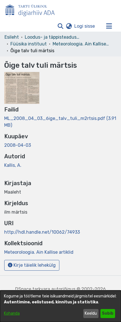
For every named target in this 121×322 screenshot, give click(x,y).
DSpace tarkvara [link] (32, 289)
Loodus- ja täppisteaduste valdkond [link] (53, 37)
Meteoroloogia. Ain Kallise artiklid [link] (81, 44)
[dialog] (60, 306)
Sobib (107, 313)
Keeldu (91, 313)
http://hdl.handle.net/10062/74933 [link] (42, 232)
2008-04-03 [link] (17, 145)
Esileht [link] (12, 37)
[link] (38, 252)
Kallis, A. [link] (12, 165)
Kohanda (12, 313)
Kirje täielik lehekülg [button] (34, 265)
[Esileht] (32, 9)
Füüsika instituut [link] (28, 44)
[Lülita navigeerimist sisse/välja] (109, 26)
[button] (60, 26)
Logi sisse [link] (84, 26)
